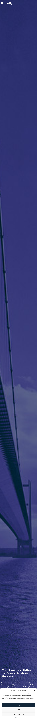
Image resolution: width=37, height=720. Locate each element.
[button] (34, 690)
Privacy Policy (22, 717)
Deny (18, 709)
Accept (18, 705)
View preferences (18, 714)
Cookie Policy (15, 717)
